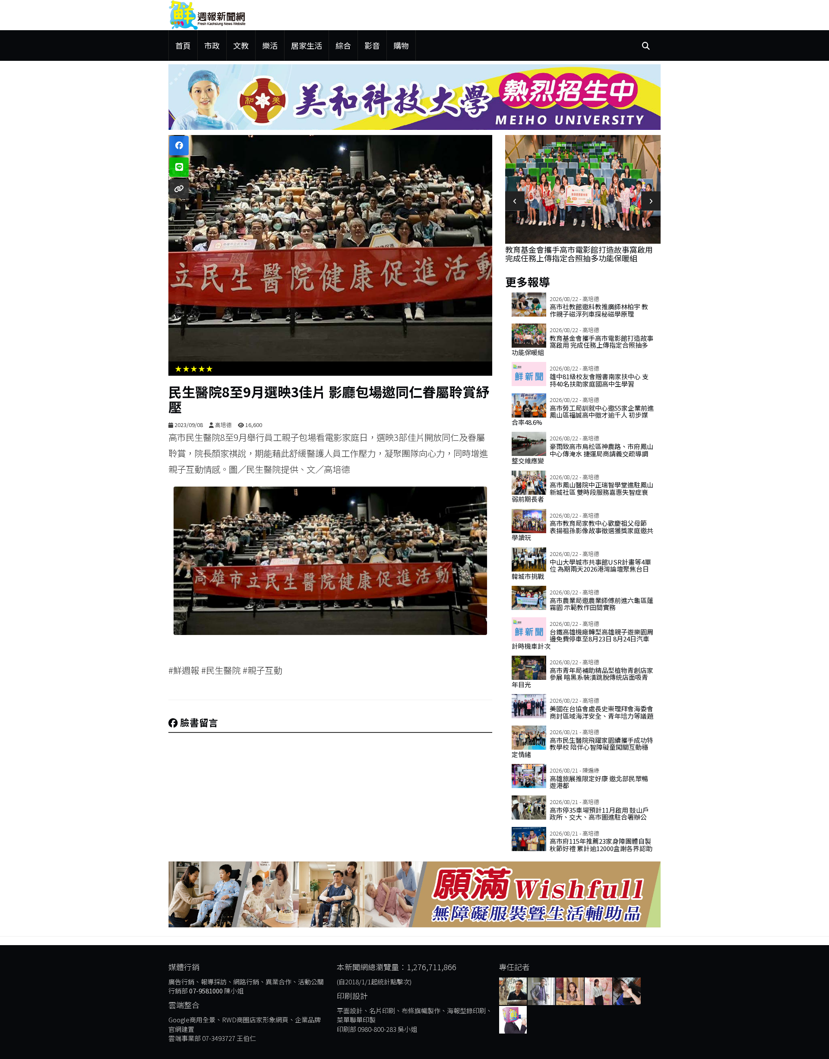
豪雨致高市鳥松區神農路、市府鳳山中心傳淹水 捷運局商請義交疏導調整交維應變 (582, 453)
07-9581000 (206, 990)
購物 (401, 45)
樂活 (270, 45)
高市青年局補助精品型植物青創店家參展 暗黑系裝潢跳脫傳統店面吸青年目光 (582, 677)
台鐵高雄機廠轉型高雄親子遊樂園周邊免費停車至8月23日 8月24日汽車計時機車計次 (582, 638)
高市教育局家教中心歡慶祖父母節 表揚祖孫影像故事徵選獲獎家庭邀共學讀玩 (582, 530)
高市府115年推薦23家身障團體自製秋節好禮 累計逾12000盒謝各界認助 (601, 844)
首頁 (183, 45)
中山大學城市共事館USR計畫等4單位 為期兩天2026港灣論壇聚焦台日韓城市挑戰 (581, 569)
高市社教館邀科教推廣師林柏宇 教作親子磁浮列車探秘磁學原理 (599, 310)
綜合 (343, 45)
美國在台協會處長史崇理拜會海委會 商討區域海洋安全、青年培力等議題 (601, 712)
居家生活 (306, 45)
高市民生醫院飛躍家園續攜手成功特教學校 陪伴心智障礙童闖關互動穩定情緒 (582, 747)
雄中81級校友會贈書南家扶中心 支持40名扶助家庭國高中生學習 (580, 152)
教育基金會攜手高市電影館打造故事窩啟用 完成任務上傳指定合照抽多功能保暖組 (582, 345)
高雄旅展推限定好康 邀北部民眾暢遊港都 (599, 782)
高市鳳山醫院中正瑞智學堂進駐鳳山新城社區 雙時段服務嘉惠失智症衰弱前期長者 (582, 491)
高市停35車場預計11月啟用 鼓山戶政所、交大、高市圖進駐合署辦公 (599, 813)
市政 (212, 45)
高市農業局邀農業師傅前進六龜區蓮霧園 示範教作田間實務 (601, 604)
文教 (241, 45)
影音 (372, 45)
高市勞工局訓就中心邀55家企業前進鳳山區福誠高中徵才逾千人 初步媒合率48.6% (583, 415)
